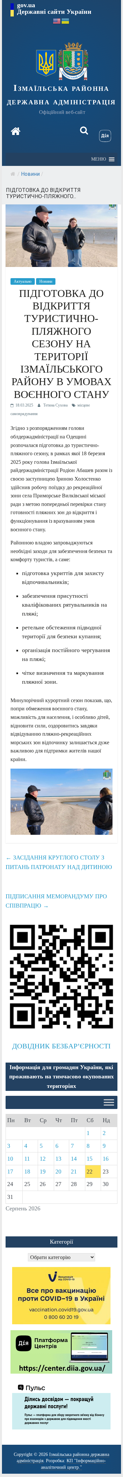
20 (58, 1171)
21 (74, 1171)
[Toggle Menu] (109, 1102)
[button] (98, 159)
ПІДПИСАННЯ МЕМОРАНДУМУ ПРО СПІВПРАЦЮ (56, 901)
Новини (30, 174)
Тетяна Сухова (56, 405)
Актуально (22, 281)
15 (89, 1158)
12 (43, 1158)
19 (43, 1171)
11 (27, 1158)
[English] (57, 20)
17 (10, 1171)
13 (58, 1158)
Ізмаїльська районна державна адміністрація (61, 94)
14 (74, 1158)
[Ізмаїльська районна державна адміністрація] (15, 131)
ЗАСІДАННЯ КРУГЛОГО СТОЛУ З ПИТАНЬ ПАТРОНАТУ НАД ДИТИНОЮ (59, 862)
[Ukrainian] (65, 20)
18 (27, 1171)
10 (10, 1158)
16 (106, 1158)
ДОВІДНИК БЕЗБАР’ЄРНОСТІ (61, 1046)
